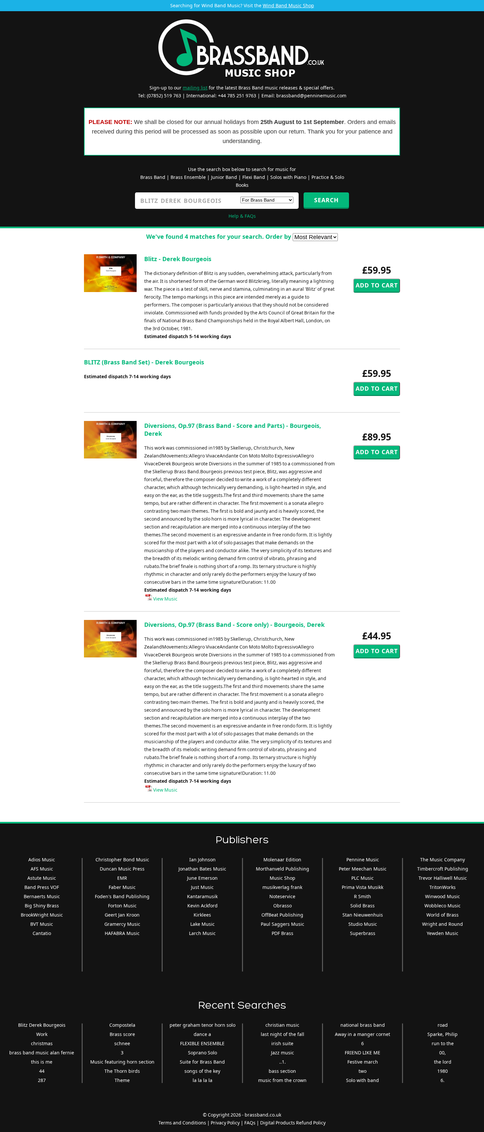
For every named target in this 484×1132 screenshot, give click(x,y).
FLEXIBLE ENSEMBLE (202, 1043)
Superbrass (362, 933)
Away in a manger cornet (362, 1034)
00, (442, 1052)
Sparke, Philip (442, 1034)
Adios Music (41, 859)
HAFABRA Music (122, 933)
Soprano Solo (202, 1052)
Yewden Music (442, 933)
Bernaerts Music (42, 896)
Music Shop (282, 878)
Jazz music (282, 1052)
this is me (41, 1062)
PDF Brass (282, 933)
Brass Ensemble (188, 177)
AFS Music (42, 869)
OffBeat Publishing (282, 915)
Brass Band (152, 177)
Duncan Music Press (122, 869)
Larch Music (202, 933)
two (362, 1071)
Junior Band (224, 177)
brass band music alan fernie (41, 1052)
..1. (282, 1062)
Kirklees (202, 915)
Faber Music (122, 887)
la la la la (202, 1080)
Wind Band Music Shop (288, 5)
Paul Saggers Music (282, 924)
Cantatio (42, 933)
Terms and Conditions (182, 1123)
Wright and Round (442, 924)
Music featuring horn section (122, 1062)
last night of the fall (282, 1034)
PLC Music (362, 878)
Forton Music (122, 905)
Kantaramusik (202, 896)
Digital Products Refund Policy (293, 1123)
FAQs (249, 1123)
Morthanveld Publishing (282, 869)
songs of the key (202, 1071)
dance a (202, 1034)
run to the (443, 1043)
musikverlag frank (282, 887)
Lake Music (202, 924)
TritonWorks (442, 887)
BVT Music (41, 924)
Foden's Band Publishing (122, 896)
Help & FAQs (242, 216)
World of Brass (442, 915)
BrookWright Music (42, 915)
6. (442, 1080)
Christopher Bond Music (122, 859)
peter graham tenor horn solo (202, 1025)
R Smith (362, 896)
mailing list (195, 88)
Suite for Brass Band (202, 1062)
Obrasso (282, 905)
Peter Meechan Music (363, 869)
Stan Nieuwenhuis (362, 915)
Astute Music (41, 878)
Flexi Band (253, 177)
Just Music (202, 887)
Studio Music (362, 924)
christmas (42, 1043)
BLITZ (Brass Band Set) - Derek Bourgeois (144, 362)
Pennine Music (362, 859)
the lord (442, 1062)
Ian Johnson (202, 859)
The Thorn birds (122, 1071)
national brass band (362, 1025)
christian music (282, 1025)
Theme (122, 1080)
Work (41, 1034)
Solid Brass (362, 905)
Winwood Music (442, 896)
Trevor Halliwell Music (442, 878)
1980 (442, 1071)
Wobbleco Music (442, 905)
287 (42, 1080)
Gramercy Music (122, 924)
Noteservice (282, 896)
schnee (122, 1043)
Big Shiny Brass (42, 905)
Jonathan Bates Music (202, 869)
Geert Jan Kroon (122, 915)
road (443, 1025)
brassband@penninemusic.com (311, 95)
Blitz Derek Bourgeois (42, 1025)
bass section (282, 1071)
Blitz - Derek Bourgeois (177, 259)
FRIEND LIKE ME (362, 1052)
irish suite (282, 1043)
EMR (122, 878)
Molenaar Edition (282, 859)
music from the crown (282, 1080)
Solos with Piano (288, 177)
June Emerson (202, 878)
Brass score (122, 1034)
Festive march (362, 1062)
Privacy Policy (225, 1123)
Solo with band (362, 1080)
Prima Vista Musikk (362, 887)
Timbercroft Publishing (442, 869)
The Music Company (442, 859)
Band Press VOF (41, 887)
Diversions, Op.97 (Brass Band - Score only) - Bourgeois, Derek (234, 624)
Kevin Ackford (202, 905)
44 (41, 1071)
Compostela (122, 1025)
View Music (164, 599)
